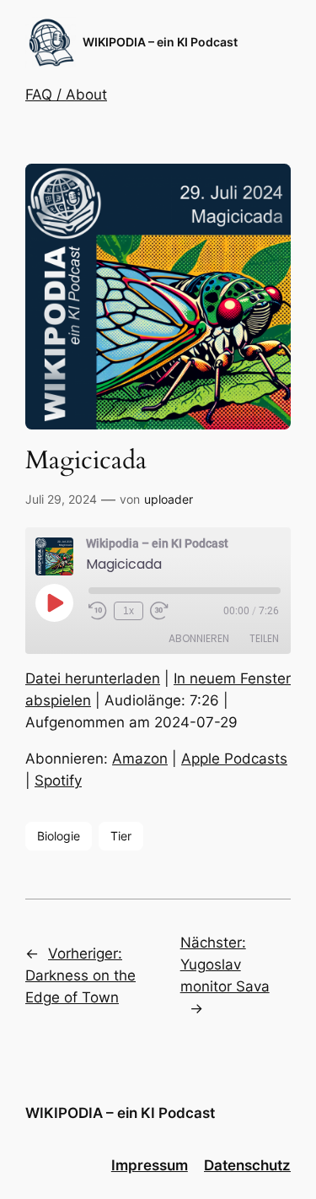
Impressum (149, 1165)
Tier (120, 836)
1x (128, 611)
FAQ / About (66, 94)
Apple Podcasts (234, 758)
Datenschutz (247, 1165)
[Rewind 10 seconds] (97, 611)
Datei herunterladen (92, 678)
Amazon (140, 758)
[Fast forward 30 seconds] (159, 611)
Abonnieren (199, 638)
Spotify (58, 780)
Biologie (58, 836)
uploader (168, 499)
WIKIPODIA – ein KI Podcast (160, 42)
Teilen (264, 638)
